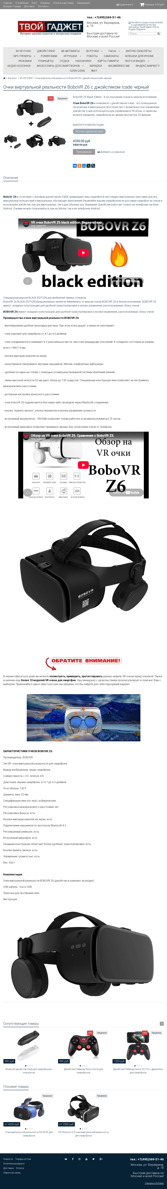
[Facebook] (73, 1159)
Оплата (20, 1168)
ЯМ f (94, 70)
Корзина (45, 3)
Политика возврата (13, 1163)
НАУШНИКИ (83, 61)
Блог (34, 3)
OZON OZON (77, 70)
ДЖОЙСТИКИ (46, 51)
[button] (26, 1065)
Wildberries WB (118, 65)
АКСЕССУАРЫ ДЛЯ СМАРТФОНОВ (58, 65)
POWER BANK (49, 56)
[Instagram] (79, 1159)
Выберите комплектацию (88, 125)
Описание (10, 178)
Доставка (29, 6)
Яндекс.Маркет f (148, 65)
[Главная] (4, 78)
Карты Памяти (108, 61)
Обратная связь (12, 1172)
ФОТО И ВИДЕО (135, 61)
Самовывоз (83, 3)
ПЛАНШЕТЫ (46, 61)
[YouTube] (86, 1159)
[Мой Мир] (84, 166)
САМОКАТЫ (111, 56)
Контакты (43, 6)
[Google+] (101, 1159)
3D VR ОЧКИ (23, 51)
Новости (8, 1159)
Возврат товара (12, 6)
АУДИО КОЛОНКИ (18, 65)
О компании (21, 3)
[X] (89, 166)
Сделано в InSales (154, 1183)
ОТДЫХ (64, 61)
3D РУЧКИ (92, 51)
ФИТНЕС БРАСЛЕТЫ (139, 51)
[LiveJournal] (93, 166)
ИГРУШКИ (70, 56)
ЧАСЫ (112, 51)
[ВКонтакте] (75, 166)
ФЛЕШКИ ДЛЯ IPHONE (139, 56)
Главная (7, 3)
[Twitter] (93, 1159)
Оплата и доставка (63, 3)
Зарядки (95, 65)
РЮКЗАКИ (25, 61)
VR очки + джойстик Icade (89, 131)
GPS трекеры (22, 56)
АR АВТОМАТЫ (70, 51)
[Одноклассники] (79, 166)
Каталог (12, 78)
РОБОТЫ (92, 56)
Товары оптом (23, 1159)
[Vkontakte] (65, 1159)
